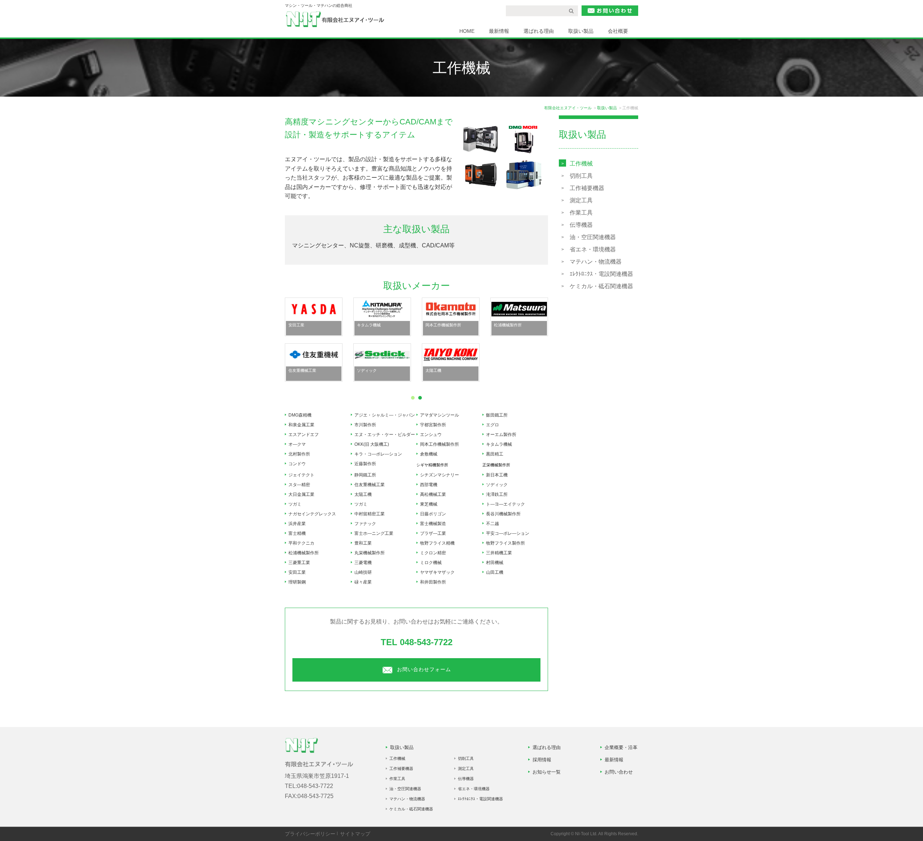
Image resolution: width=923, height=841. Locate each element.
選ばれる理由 (539, 31)
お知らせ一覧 (547, 772)
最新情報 (499, 31)
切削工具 (581, 176)
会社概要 (618, 31)
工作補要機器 (587, 188)
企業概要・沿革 (621, 747)
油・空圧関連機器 (593, 237)
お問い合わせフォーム (424, 669)
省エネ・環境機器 (593, 249)
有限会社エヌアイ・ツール (568, 108)
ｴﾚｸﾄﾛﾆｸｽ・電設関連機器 (601, 274)
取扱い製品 (580, 31)
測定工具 (581, 200)
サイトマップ (355, 834)
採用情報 (542, 759)
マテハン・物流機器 (596, 262)
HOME (466, 31)
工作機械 (581, 163)
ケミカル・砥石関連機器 (601, 286)
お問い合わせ (619, 772)
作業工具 (581, 213)
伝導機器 (581, 225)
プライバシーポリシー (310, 834)
